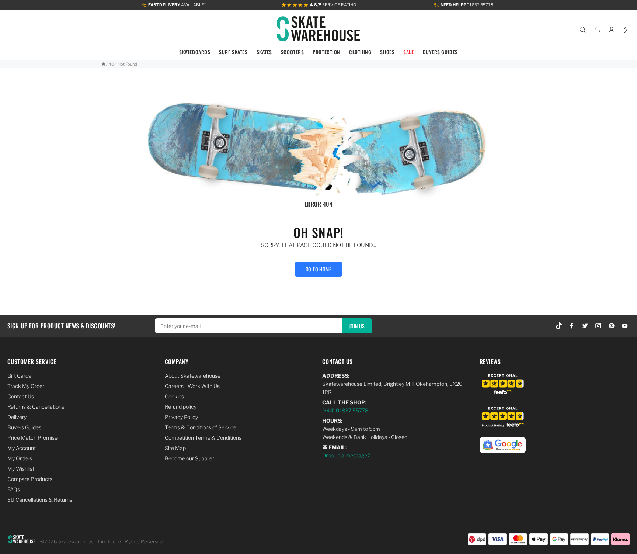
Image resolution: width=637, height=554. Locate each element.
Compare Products (29, 479)
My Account (21, 448)
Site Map (175, 448)
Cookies (174, 396)
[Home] (103, 64)
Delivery (17, 417)
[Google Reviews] (503, 441)
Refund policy (180, 407)
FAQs (13, 489)
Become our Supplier (189, 458)
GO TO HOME (318, 269)
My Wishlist (20, 468)
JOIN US (357, 326)
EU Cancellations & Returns (39, 499)
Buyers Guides (24, 427)
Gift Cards (19, 376)
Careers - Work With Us (192, 386)
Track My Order (25, 386)
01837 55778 (467, 4)
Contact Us (20, 396)
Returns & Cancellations (35, 407)
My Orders (19, 458)
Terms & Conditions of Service (200, 427)
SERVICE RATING (333, 4)
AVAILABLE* (177, 4)
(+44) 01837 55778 (345, 410)
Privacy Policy (181, 417)
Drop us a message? (346, 455)
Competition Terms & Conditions (203, 437)
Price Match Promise (32, 437)
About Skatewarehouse (192, 376)
